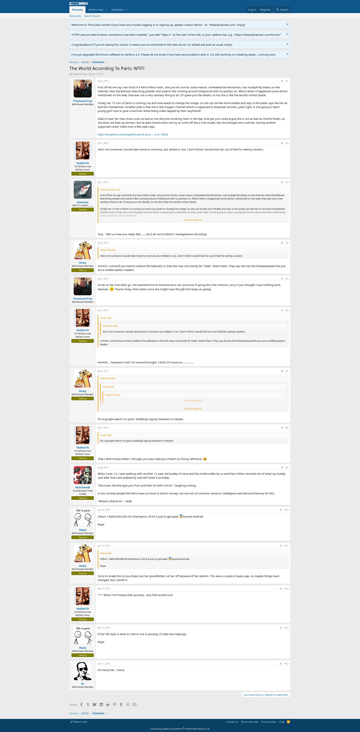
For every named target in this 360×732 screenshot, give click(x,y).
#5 (287, 278)
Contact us (232, 721)
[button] (106, 9)
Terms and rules (250, 721)
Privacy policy (268, 721)
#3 (287, 182)
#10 (286, 509)
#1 (287, 81)
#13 (286, 627)
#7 (287, 371)
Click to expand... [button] (193, 220)
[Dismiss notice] (287, 25)
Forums (77, 9)
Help (281, 721)
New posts (75, 16)
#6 (287, 310)
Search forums (92, 16)
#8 (287, 427)
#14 (286, 663)
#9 (287, 467)
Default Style (80, 721)
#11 (286, 545)
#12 (286, 588)
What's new (95, 9)
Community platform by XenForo (180, 728)
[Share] (282, 81)
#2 (287, 143)
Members (118, 9)
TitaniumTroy (79, 74)
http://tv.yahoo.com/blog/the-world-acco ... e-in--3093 (133, 134)
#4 (287, 242)
